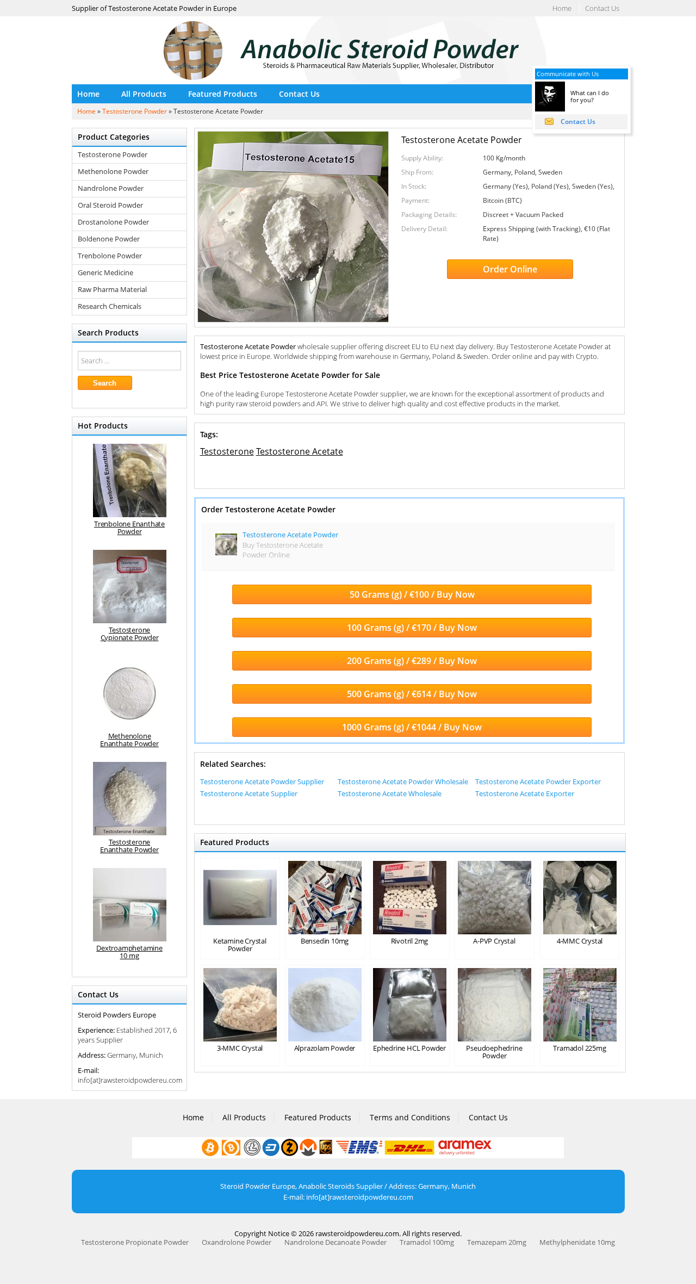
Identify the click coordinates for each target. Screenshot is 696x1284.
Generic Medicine (105, 272)
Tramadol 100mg (427, 1242)
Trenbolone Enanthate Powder (129, 527)
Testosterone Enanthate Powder (129, 845)
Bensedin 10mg (325, 941)
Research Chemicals (109, 306)
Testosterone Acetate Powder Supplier (262, 781)
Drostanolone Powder (113, 222)
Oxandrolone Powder (236, 1242)
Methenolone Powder (113, 171)
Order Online (510, 269)
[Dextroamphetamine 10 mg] (129, 904)
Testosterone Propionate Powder (135, 1242)
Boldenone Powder (109, 239)
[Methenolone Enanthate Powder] (129, 692)
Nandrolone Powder (111, 188)
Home (561, 8)
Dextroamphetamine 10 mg (129, 951)
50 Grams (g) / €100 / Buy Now (412, 594)
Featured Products (222, 94)
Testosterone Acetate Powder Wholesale (403, 781)
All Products (143, 94)
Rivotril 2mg (409, 941)
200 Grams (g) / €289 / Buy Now (412, 661)
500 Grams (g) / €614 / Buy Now (412, 694)
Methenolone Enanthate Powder (129, 739)
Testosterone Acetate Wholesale (390, 793)
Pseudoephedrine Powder (494, 1051)
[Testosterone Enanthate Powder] (129, 798)
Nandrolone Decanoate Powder (335, 1242)
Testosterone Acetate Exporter (524, 793)
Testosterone (227, 451)
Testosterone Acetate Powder (290, 534)
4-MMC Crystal (579, 941)
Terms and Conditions (410, 1117)
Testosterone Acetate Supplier (248, 793)
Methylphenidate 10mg (577, 1242)
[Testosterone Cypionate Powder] (129, 586)
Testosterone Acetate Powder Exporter (538, 781)
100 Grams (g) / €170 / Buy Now (412, 628)
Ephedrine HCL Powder (409, 1048)
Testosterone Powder (134, 111)
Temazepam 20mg (496, 1242)
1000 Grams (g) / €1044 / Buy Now (412, 727)
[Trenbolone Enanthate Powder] (129, 480)
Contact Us (602, 8)
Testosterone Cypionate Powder (130, 633)
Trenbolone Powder (110, 255)
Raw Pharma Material (112, 289)
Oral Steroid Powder (110, 205)
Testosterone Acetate (299, 451)
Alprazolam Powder (325, 1048)
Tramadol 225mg (579, 1048)
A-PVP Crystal (494, 941)
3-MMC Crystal (240, 1048)
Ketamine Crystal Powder (239, 944)
